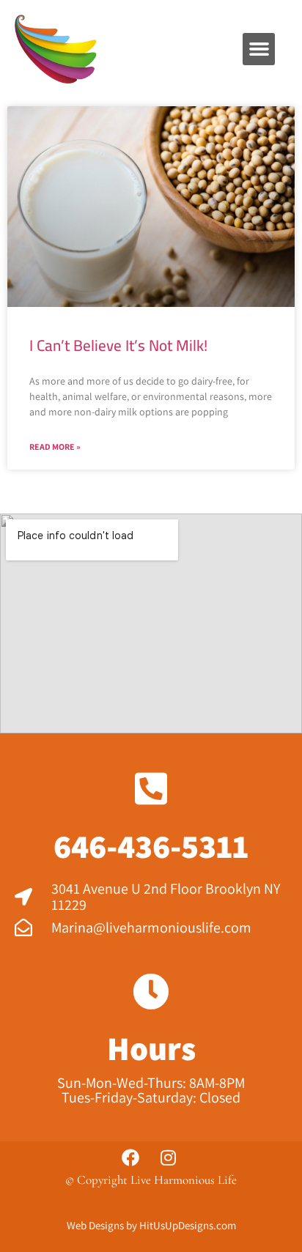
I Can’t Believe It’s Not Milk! (118, 345)
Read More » (55, 446)
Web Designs (95, 1225)
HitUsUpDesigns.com (187, 1225)
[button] (259, 49)
